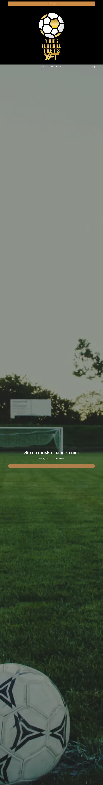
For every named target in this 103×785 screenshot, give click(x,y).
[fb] (92, 67)
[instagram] (94, 67)
